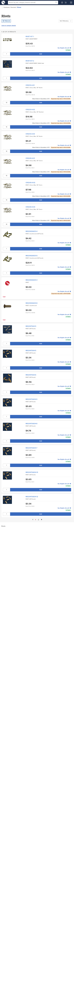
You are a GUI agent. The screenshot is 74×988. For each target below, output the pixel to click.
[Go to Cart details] (66, 2)
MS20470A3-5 (31, 326)
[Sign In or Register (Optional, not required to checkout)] (62, 2)
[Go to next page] (41, 520)
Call (4, 297)
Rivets (19, 7)
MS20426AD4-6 (31, 303)
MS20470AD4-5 (31, 399)
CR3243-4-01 (30, 158)
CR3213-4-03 (30, 134)
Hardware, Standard (10, 7)
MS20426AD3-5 (31, 255)
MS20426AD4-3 (31, 280)
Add (40, 54)
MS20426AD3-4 (31, 231)
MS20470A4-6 (31, 375)
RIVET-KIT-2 (30, 61)
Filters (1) (7, 21)
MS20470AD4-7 (31, 448)
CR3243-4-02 (30, 182)
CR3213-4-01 (30, 85)
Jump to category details (8, 26)
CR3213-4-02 (30, 109)
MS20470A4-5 (31, 350)
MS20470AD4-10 (32, 472)
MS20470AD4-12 (32, 496)
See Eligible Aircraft (64, 48)
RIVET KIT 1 (30, 36)
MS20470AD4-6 (31, 423)
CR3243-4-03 (30, 207)
